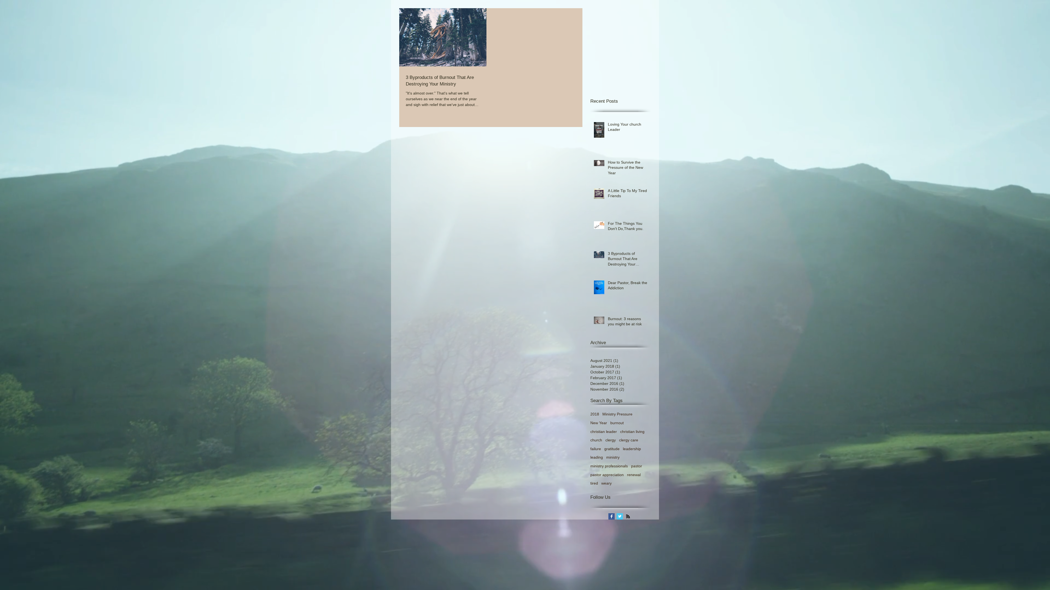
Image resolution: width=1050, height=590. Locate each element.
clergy (610, 440)
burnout (617, 423)
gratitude (612, 449)
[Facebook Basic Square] (611, 516)
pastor (636, 466)
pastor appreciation (607, 475)
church (596, 440)
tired (594, 483)
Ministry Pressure (617, 414)
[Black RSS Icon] (628, 516)
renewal (634, 475)
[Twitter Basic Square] (620, 516)
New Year (598, 423)
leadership (632, 449)
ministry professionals (609, 466)
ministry (613, 457)
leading (596, 457)
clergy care (628, 440)
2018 (594, 414)
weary (606, 483)
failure (595, 449)
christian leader (603, 431)
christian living (632, 431)
